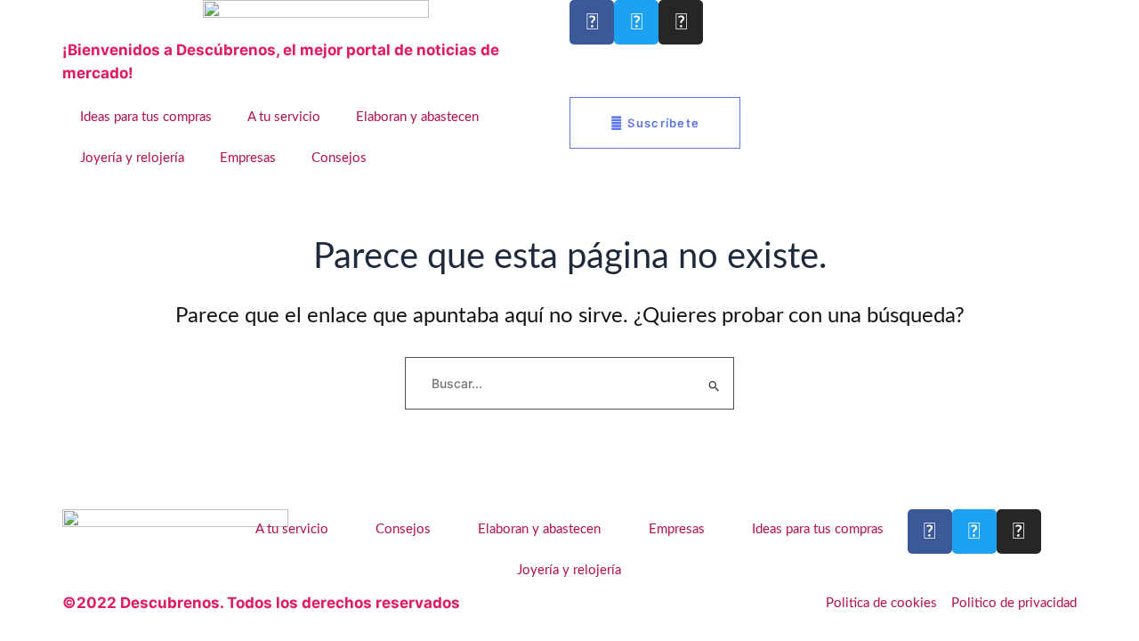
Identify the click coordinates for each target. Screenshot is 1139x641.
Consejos (339, 158)
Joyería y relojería (132, 158)
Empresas (248, 158)
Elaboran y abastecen (417, 117)
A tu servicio (283, 117)
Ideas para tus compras (146, 117)
